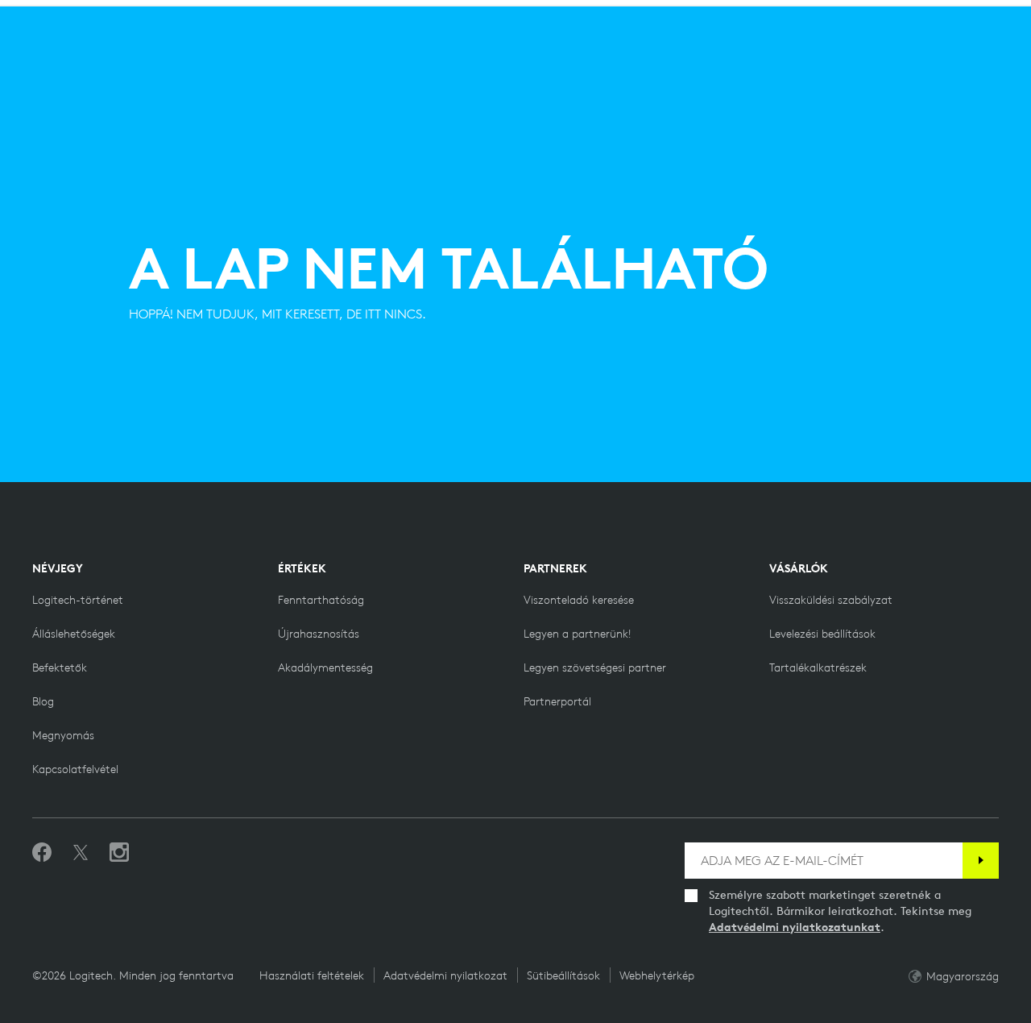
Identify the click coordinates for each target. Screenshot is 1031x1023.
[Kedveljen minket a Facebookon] (42, 852)
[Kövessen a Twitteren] (80, 852)
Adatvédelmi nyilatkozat (445, 975)
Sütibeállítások (563, 975)
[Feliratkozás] (981, 860)
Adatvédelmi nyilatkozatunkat (794, 927)
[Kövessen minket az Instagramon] (119, 852)
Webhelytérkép (656, 975)
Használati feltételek (311, 975)
